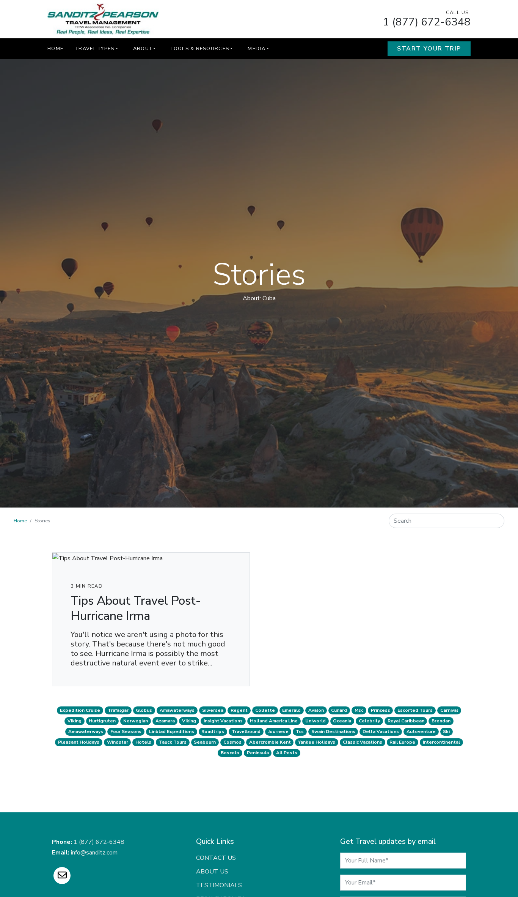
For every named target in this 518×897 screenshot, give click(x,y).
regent (239, 710)
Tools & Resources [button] (200, 48)
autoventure (421, 731)
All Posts (286, 753)
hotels (143, 742)
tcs (300, 731)
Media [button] (256, 48)
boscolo (230, 753)
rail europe (402, 742)
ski (446, 731)
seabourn (205, 742)
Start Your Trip (429, 48)
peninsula (258, 753)
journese (278, 731)
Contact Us (216, 858)
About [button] (142, 48)
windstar (117, 742)
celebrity (369, 721)
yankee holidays (316, 742)
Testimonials (219, 885)
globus (144, 710)
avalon (316, 710)
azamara (165, 721)
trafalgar (118, 710)
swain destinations (333, 731)
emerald (291, 710)
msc (359, 710)
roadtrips (212, 731)
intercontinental (441, 742)
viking (74, 721)
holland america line (274, 721)
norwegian (135, 721)
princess (380, 710)
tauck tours (173, 742)
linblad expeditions (171, 731)
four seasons (125, 731)
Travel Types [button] (94, 48)
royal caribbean (406, 721)
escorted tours (415, 710)
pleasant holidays (78, 742)
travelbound (246, 731)
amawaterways (177, 710)
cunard (339, 710)
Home (55, 48)
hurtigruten (102, 721)
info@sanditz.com (94, 852)
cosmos (232, 742)
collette (265, 710)
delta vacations (381, 731)
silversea (212, 710)
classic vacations (362, 742)
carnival (449, 710)
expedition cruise (80, 710)
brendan (441, 721)
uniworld (315, 721)
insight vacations (223, 721)
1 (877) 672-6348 (427, 22)
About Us (212, 871)
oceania (342, 721)
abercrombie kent (270, 742)
